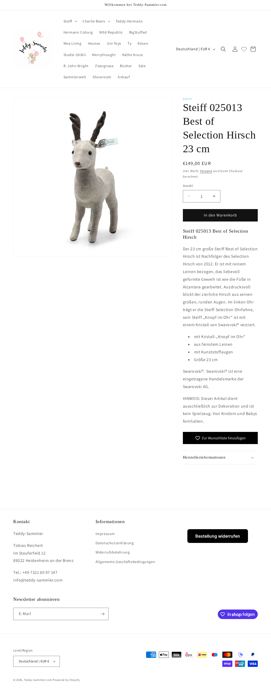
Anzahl (188, 185)
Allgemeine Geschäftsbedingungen (125, 561)
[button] (70, 21)
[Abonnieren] (102, 614)
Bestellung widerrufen (217, 536)
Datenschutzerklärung (115, 543)
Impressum (105, 533)
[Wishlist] (244, 49)
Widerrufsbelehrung (113, 552)
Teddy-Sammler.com (38, 680)
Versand (206, 171)
